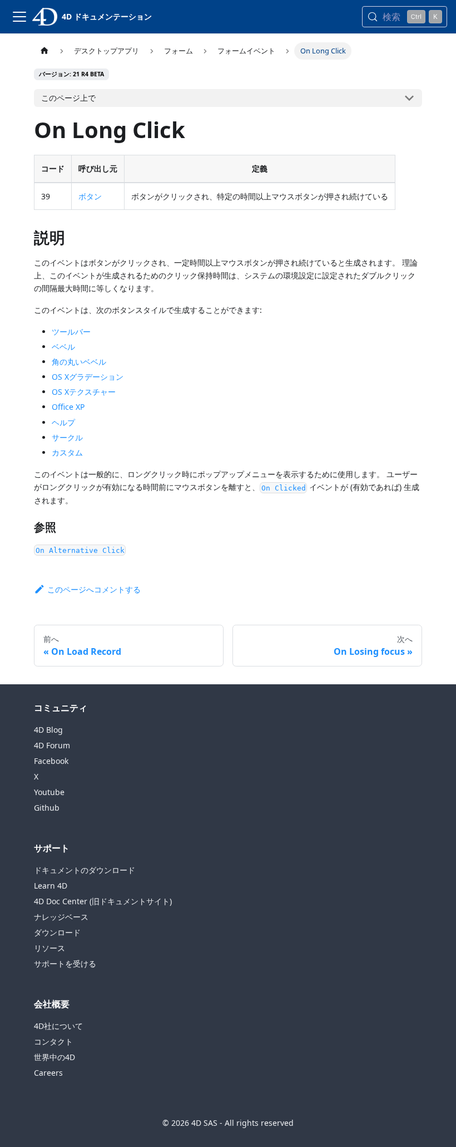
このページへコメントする (94, 589)
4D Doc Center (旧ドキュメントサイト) (103, 901)
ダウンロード (57, 932)
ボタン (90, 196)
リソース (49, 948)
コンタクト (53, 1041)
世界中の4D (54, 1057)
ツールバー (71, 331)
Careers (48, 1072)
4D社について (58, 1026)
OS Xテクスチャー (84, 391)
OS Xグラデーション (87, 376)
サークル (67, 437)
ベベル (63, 346)
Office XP (68, 406)
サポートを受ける (65, 963)
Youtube (49, 792)
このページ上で (68, 97)
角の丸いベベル (79, 361)
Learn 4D (50, 885)
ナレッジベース (61, 916)
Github (47, 807)
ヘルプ (63, 422)
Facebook (51, 761)
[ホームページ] (44, 51)
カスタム (67, 452)
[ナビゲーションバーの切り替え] (19, 16)
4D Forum (52, 745)
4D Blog (48, 729)
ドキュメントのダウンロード (84, 870)
